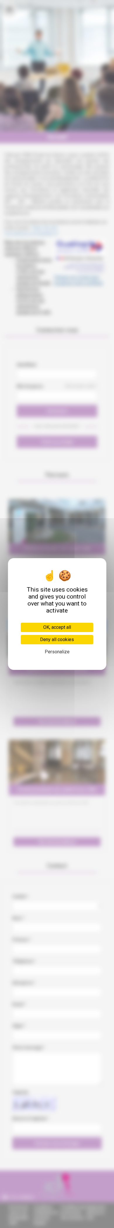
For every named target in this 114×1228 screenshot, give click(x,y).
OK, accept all (57, 627)
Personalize (57, 651)
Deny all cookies (57, 639)
